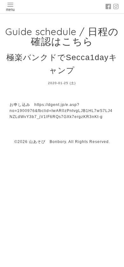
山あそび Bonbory (47, 142)
